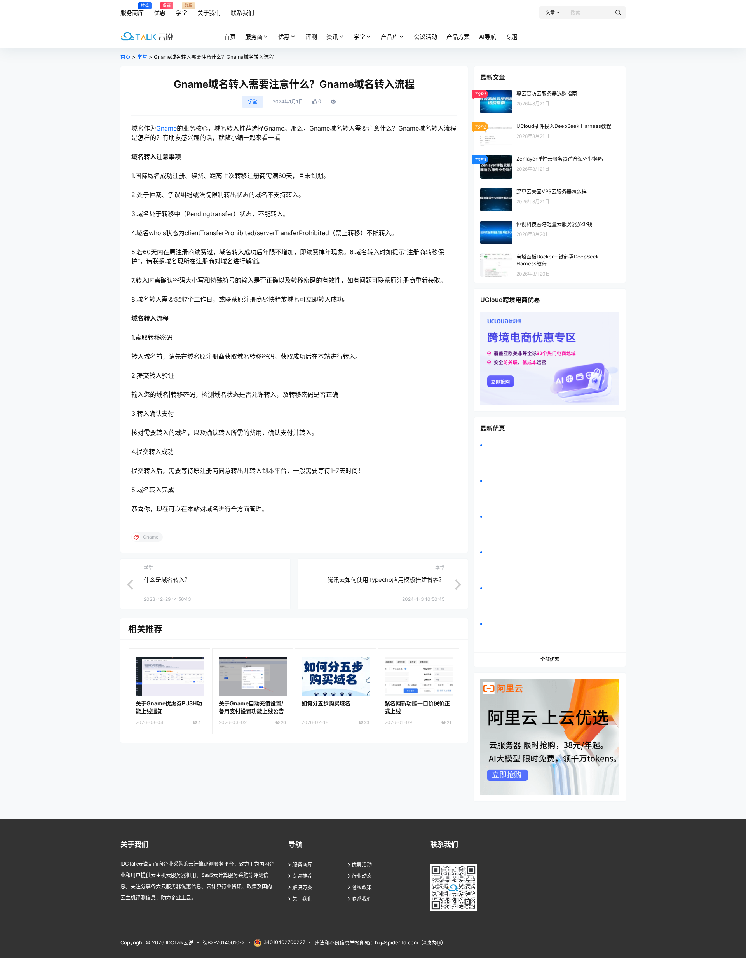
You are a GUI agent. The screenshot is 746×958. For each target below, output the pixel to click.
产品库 (389, 36)
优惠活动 (362, 864)
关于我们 (302, 898)
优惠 (284, 36)
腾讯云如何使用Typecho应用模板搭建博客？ (386, 579)
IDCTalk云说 (178, 942)
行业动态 (362, 875)
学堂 (359, 36)
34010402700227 (284, 942)
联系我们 (362, 898)
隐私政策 (362, 887)
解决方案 (302, 887)
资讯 (332, 36)
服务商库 (302, 864)
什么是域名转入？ (167, 579)
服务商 (254, 36)
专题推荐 (302, 875)
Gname (166, 128)
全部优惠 (549, 659)
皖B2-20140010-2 (223, 942)
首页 (125, 57)
